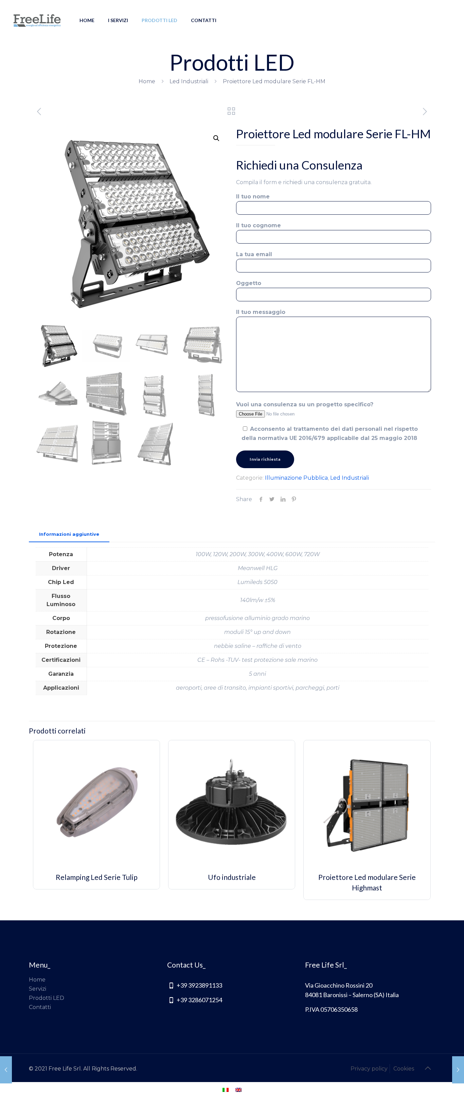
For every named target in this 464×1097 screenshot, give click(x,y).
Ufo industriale (232, 877)
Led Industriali (188, 81)
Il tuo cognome (258, 225)
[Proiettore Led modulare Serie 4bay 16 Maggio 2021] (6, 1069)
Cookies (403, 1068)
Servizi (37, 989)
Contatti (40, 1007)
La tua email (254, 254)
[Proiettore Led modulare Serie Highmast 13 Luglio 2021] (458, 1069)
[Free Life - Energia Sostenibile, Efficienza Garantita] (37, 20)
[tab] (69, 534)
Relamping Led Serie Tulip (97, 877)
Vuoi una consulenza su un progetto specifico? (304, 404)
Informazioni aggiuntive (69, 534)
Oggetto (248, 283)
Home (147, 81)
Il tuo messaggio (260, 312)
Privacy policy (369, 1068)
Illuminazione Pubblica (296, 478)
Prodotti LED (46, 998)
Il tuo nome (253, 196)
